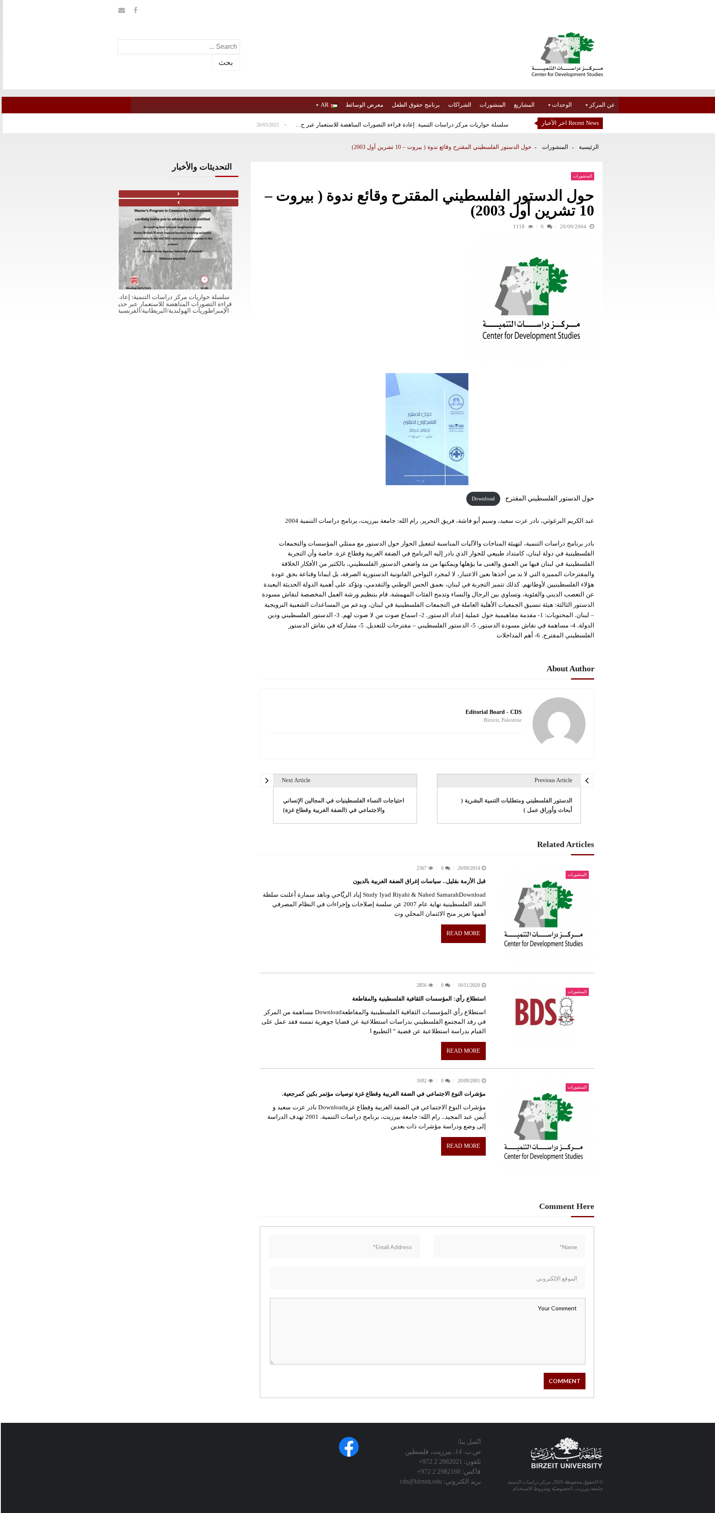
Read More (463, 933)
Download (483, 499)
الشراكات (459, 105)
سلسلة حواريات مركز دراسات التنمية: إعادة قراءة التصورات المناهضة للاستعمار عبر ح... (402, 125)
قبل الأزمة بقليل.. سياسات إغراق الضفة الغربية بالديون (419, 881)
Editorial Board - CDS (493, 712)
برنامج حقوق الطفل (416, 105)
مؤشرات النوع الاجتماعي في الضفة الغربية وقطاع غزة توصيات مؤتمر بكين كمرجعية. (384, 1094)
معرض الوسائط (365, 105)
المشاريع (524, 105)
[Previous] (178, 202)
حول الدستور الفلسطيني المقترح (549, 498)
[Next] (178, 194)
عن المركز (602, 105)
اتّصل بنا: (469, 1441)
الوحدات (562, 105)
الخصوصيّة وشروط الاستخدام (543, 1488)
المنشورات (493, 105)
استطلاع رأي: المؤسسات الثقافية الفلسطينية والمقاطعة (419, 999)
